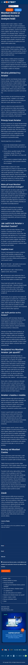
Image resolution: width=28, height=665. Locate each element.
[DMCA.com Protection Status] (26, 656)
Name (3, 545)
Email (3, 551)
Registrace (9, 10)
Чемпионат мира (5, 606)
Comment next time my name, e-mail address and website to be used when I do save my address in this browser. (13, 564)
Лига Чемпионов (5, 608)
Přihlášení (18, 10)
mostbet (23, 662)
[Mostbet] (10, 2)
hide (9, 578)
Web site (3, 556)
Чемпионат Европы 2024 (7, 609)
